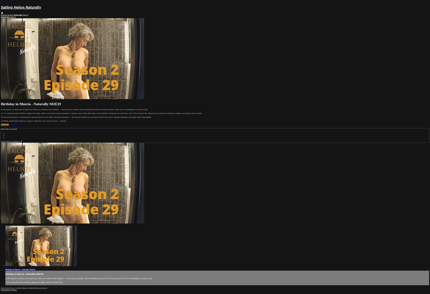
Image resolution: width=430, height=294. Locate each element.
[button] (2, 13)
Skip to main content (8, 2)
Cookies (18, 288)
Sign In (13, 17)
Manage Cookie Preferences (32, 288)
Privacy (12, 288)
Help (3, 288)
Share (21, 125)
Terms (7, 288)
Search (10, 15)
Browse (4, 15)
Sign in (25, 15)
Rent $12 (5, 125)
